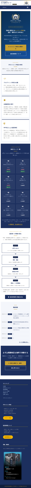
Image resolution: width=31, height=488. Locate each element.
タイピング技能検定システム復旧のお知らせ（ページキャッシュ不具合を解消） (21, 315)
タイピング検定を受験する (16, 47)
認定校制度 (5, 389)
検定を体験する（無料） (16, 363)
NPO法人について (6, 387)
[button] (15, 7)
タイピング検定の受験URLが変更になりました (21, 328)
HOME (4, 386)
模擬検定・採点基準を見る (16, 224)
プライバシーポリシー (7, 397)
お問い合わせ (16, 368)
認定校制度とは (8, 437)
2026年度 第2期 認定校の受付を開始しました (20, 322)
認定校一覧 (5, 392)
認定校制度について (15, 53)
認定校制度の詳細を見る (16, 297)
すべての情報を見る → (24, 342)
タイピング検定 (6, 391)
